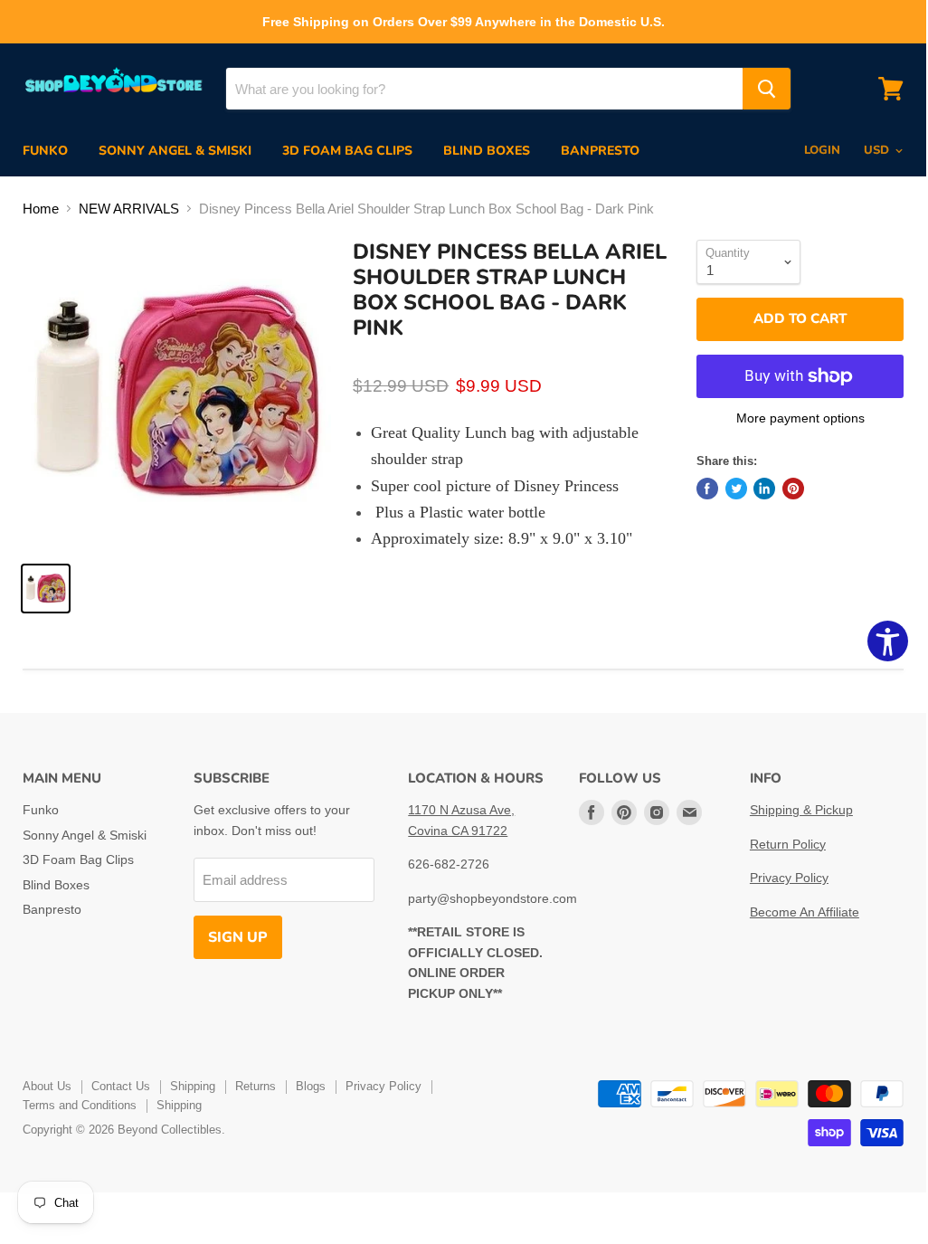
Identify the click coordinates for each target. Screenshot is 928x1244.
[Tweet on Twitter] (736, 488)
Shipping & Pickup (801, 809)
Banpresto (600, 150)
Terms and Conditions (80, 1105)
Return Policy (788, 844)
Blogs (311, 1086)
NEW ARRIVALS (129, 208)
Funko (45, 150)
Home (41, 208)
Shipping (192, 1086)
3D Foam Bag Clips (347, 150)
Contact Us (120, 1086)
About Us (47, 1086)
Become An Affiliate (804, 912)
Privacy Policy (789, 877)
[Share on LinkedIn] (764, 488)
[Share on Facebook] (707, 488)
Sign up (238, 937)
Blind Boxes (486, 150)
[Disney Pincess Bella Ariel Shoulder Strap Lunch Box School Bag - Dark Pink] (46, 588)
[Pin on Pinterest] (793, 488)
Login (822, 150)
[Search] (767, 88)
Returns (255, 1086)
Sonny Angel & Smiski (175, 150)
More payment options (800, 418)
